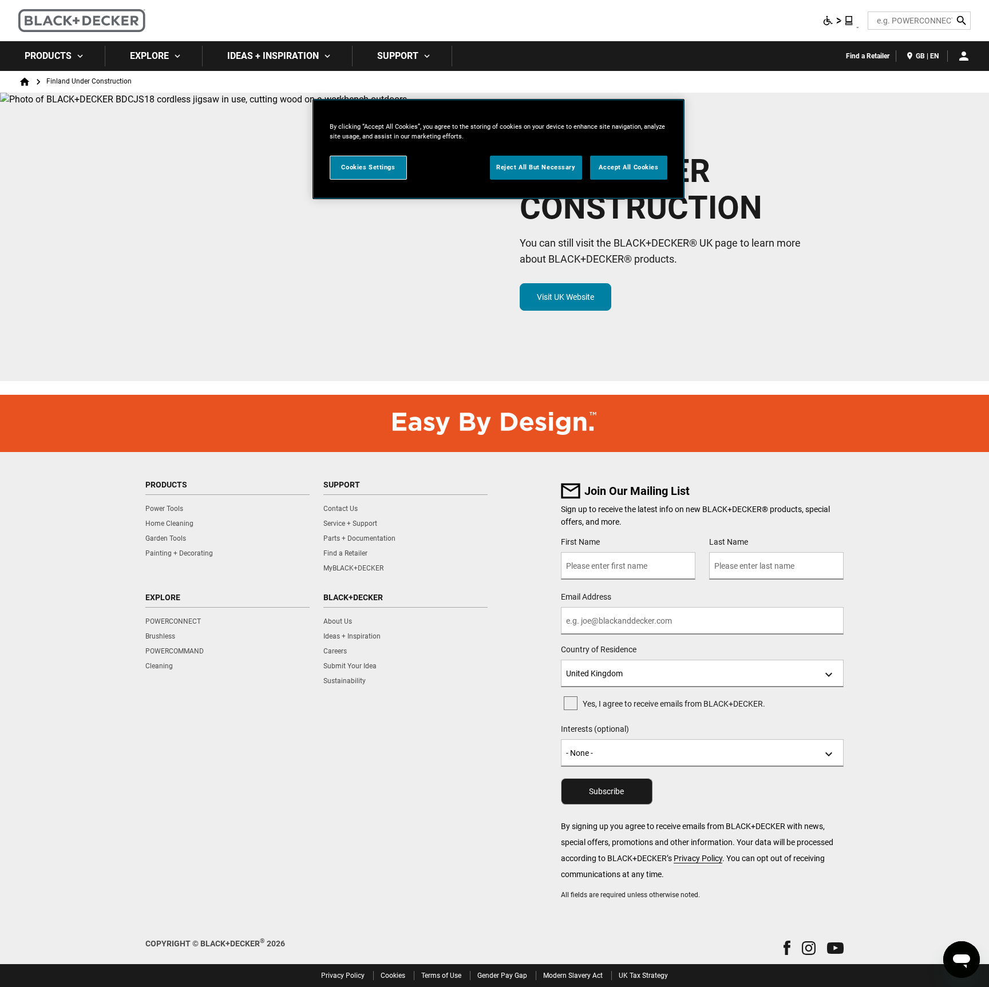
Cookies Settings (368, 167)
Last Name (728, 541)
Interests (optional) (595, 729)
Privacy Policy (698, 858)
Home (24, 82)
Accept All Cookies (628, 167)
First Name (580, 541)
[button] (787, 948)
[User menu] (964, 56)
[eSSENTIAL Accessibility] (838, 20)
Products (48, 55)
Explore (149, 55)
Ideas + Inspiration (273, 55)
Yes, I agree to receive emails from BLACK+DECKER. (674, 703)
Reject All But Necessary (536, 167)
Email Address (586, 596)
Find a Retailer (867, 56)
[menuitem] (52, 56)
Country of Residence (598, 649)
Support (397, 55)
